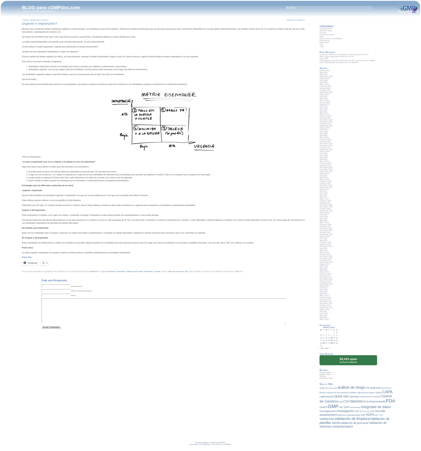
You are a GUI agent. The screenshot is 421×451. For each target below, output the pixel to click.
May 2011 (323, 315)
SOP (363, 415)
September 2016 (326, 211)
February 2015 (325, 242)
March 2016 (324, 223)
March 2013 (324, 272)
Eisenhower (111, 271)
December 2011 (326, 302)
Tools (322, 46)
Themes (323, 376)
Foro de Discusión (327, 35)
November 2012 (326, 280)
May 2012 (323, 292)
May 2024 (323, 72)
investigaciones (328, 411)
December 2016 (326, 205)
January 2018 (325, 183)
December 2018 (326, 167)
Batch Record (385, 388)
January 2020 (325, 142)
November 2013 (326, 258)
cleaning (353, 396)
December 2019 (326, 144)
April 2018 (323, 177)
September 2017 (326, 187)
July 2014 (323, 248)
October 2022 (325, 90)
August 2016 (325, 213)
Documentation (326, 372)
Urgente (157, 271)
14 (332, 338)
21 (332, 340)
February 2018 (325, 181)
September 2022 (326, 92)
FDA (390, 400)
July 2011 (323, 311)
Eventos (323, 33)
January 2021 (325, 118)
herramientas (355, 407)
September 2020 (326, 126)
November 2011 (326, 304)
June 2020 (324, 132)
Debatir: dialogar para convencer (35, 20)
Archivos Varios (326, 31)
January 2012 (325, 300)
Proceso (367, 411)
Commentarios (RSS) (217, 442)
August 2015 (325, 236)
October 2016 (325, 209)
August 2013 (325, 264)
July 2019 (323, 153)
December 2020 (326, 120)
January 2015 (325, 244)
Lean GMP (324, 58)
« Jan (322, 348)
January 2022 (325, 102)
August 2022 (325, 94)
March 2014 (324, 252)
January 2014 (325, 254)
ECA (365, 401)
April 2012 (323, 294)
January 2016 (325, 226)
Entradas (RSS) (201, 442)
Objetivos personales (134, 271)
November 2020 (326, 122)
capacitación (326, 396)
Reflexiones (94, 271)
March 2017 (324, 199)
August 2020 (325, 128)
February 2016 (325, 225)
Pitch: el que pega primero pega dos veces (337, 56)
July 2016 (323, 215)
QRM (377, 411)
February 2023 (325, 86)
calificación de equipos (366, 393)
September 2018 (326, 171)
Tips (321, 44)
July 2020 (323, 130)
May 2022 (323, 98)
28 (332, 343)
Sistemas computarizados (348, 415)
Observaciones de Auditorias (331, 39)
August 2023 (325, 78)
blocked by (348, 360)
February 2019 (325, 163)
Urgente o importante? (39, 23)
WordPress (206, 444)
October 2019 (325, 147)
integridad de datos (376, 407)
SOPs (370, 414)
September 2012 (326, 284)
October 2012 (325, 282)
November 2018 (326, 169)
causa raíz (341, 396)
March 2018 (324, 179)
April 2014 (323, 250)
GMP (322, 37)
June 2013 (324, 266)
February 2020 (325, 140)
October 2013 (325, 260)
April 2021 (323, 112)
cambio (378, 392)
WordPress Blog (326, 378)
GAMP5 (323, 407)
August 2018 (325, 173)
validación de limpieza (352, 419)
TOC (381, 415)
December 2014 (326, 246)
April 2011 (323, 317)
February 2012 (325, 298)
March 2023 (324, 84)
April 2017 (323, 197)
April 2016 (323, 221)
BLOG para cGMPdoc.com (51, 7)
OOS (361, 411)
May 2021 (323, 110)
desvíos (356, 401)
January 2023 (325, 88)
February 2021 (325, 116)
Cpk (341, 401)
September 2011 (326, 307)
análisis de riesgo (351, 387)
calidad (353, 392)
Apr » (327, 348)
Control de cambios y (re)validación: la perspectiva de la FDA (344, 54)
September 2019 (326, 149)
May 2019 (323, 157)
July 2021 (323, 106)
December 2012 (326, 278)
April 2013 (323, 270)
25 (324, 343)
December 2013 (326, 256)
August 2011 (324, 309)
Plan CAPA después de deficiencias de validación (339, 62)
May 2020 (323, 134)
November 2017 (326, 185)
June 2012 (324, 290)
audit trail (375, 387)
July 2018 (323, 175)
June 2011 (324, 313)
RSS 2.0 (239, 271)
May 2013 (323, 268)
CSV (346, 401)
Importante (121, 271)
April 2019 (323, 159)
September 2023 (326, 76)
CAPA (387, 392)
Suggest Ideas (325, 374)
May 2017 (323, 195)
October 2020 (325, 124)
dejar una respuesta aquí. (178, 271)
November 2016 (326, 207)
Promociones (325, 40)
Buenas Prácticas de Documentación (334, 393)
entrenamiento (377, 401)
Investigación (345, 411)
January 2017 (325, 203)
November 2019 (326, 145)
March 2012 (324, 296)
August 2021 (325, 104)
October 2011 (325, 305)
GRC (341, 407)
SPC (377, 415)
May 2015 (323, 240)
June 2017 (324, 193)
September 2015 (326, 234)
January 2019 (325, 165)
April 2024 (323, 74)
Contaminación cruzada (369, 397)
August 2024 (325, 70)
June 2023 (324, 80)
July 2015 (323, 238)
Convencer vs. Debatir (295, 20)
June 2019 (324, 155)
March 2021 (324, 114)
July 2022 (323, 96)
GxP (346, 407)
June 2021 (324, 108)
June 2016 (324, 217)
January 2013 (325, 276)
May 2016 (323, 219)
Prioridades (148, 271)
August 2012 (325, 286)
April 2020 (323, 136)
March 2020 (324, 138)
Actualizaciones (326, 29)
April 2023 (323, 82)
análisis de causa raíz (328, 388)
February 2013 (325, 274)
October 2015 (325, 232)
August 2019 (325, 151)
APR (368, 388)
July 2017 (323, 191)
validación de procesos (354, 422)
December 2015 (326, 228)
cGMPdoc (227, 444)
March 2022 (324, 100)
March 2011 (324, 319)
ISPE (356, 411)
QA (372, 411)
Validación (327, 419)
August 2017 (325, 189)
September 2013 (326, 262)
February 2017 (325, 201)
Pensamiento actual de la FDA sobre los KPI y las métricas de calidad (347, 60)
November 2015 (326, 230)
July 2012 (323, 288)
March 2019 (324, 161)
